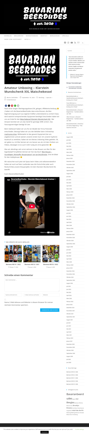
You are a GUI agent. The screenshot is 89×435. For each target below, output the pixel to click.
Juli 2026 (68, 140)
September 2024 (70, 207)
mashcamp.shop (10, 134)
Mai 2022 (68, 292)
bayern (74, 399)
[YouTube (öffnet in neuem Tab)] (72, 43)
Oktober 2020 (70, 350)
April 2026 (69, 149)
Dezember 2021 (70, 307)
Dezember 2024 (70, 198)
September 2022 (70, 280)
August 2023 (69, 246)
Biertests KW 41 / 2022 (13, 264)
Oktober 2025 (70, 167)
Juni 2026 (68, 143)
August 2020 (69, 356)
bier (77, 399)
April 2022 (69, 295)
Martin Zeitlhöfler (12, 97)
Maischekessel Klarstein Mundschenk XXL (35, 119)
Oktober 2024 (70, 204)
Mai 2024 (68, 219)
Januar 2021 (69, 341)
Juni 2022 (68, 289)
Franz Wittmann (70, 103)
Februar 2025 (69, 192)
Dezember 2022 (70, 271)
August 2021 (69, 320)
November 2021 (70, 310)
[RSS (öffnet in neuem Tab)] (75, 43)
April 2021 (69, 332)
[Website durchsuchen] (83, 43)
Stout (71, 414)
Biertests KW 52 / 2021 (32, 264)
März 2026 (69, 152)
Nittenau (77, 412)
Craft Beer (75, 408)
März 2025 (69, 189)
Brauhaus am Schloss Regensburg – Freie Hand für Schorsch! (74, 125)
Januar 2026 (69, 158)
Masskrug (68, 412)
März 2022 (69, 298)
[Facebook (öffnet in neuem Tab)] (65, 43)
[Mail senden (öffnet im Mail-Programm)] (78, 43)
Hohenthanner (80, 408)
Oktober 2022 (70, 277)
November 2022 (70, 274)
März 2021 (69, 335)
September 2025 (70, 170)
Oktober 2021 (70, 314)
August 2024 (69, 210)
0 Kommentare (11, 100)
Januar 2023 (69, 268)
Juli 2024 (68, 213)
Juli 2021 (68, 323)
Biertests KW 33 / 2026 (72, 372)
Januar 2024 (69, 231)
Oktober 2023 (70, 240)
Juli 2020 (68, 359)
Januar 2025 (69, 195)
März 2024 (69, 225)
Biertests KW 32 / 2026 (72, 375)
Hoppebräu (69, 410)
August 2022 (69, 283)
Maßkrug (73, 412)
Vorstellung (75, 414)
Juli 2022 (68, 286)
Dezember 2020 (70, 344)
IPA (82, 410)
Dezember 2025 (70, 161)
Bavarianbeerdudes (71, 96)
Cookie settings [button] (79, 429)
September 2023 (70, 243)
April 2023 (69, 259)
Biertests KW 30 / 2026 (72, 381)
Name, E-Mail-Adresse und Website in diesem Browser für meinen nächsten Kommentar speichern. (28, 303)
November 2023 (70, 237)
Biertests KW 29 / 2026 (72, 384)
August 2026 (69, 137)
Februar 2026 (69, 155)
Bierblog (41, 97)
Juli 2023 (68, 250)
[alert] (75, 87)
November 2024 (70, 201)
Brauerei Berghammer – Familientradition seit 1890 (74, 112)
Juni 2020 (68, 362)
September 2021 (70, 317)
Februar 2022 (69, 301)
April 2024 (69, 222)
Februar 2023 (69, 265)
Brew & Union (69, 405)
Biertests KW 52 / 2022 (50, 264)
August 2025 (69, 173)
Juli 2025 (68, 176)
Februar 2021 (69, 338)
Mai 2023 (68, 256)
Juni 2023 (68, 253)
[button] (6, 106)
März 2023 (69, 262)
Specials (49, 97)
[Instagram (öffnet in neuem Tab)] (68, 43)
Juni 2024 (68, 216)
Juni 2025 (68, 179)
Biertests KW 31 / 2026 (72, 378)
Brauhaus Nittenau (78, 402)
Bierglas (70, 402)
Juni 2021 (68, 326)
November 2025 (70, 164)
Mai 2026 (68, 146)
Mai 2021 (68, 329)
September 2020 (70, 353)
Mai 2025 (68, 183)
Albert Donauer (70, 117)
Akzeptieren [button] (44, 432)
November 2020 (70, 347)
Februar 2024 (69, 228)
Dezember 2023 (70, 234)
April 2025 (69, 186)
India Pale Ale (76, 410)
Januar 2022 (69, 304)
